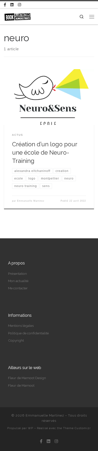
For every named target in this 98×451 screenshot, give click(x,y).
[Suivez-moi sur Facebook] (5, 5)
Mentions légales (21, 326)
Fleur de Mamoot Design (27, 378)
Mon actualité (18, 281)
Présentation (17, 274)
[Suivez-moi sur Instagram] (19, 5)
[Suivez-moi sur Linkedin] (12, 5)
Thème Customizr (77, 428)
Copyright (16, 340)
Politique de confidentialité (28, 333)
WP (30, 428)
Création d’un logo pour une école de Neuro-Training (44, 153)
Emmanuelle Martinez (30, 201)
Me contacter (18, 288)
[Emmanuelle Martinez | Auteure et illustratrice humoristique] (17, 16)
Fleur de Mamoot (21, 385)
